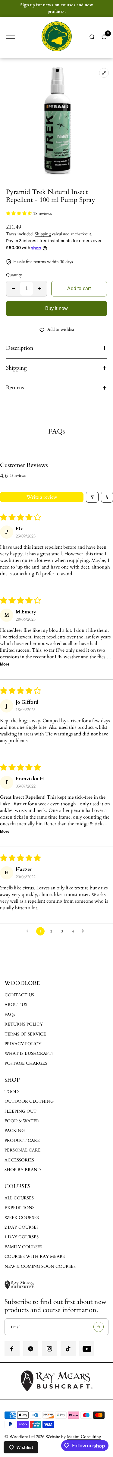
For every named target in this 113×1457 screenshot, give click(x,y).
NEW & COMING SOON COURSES (40, 1266)
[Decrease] (13, 289)
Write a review (42, 497)
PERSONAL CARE (23, 1150)
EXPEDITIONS (19, 1208)
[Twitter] (30, 1348)
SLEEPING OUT (20, 1111)
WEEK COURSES (22, 1217)
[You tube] (86, 1348)
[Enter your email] (98, 1327)
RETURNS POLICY (24, 1024)
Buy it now (56, 308)
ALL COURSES (19, 1198)
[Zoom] (103, 72)
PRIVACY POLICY (23, 1044)
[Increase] (40, 289)
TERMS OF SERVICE (25, 1034)
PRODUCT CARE (22, 1140)
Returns (15, 387)
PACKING (15, 1130)
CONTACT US (19, 995)
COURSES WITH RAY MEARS (35, 1256)
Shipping (43, 234)
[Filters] (92, 497)
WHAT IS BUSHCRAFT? (29, 1053)
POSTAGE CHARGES (26, 1063)
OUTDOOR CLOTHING (29, 1101)
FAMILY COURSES (23, 1247)
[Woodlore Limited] (57, 37)
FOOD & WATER (22, 1121)
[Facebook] (12, 1348)
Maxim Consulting (84, 1437)
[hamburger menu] (11, 37)
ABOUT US (16, 1004)
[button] (19, 213)
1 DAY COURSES (22, 1237)
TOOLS (12, 1092)
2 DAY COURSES (22, 1227)
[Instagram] (49, 1348)
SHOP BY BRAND (23, 1170)
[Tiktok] (68, 1348)
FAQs (10, 1014)
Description (19, 348)
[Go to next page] (84, 931)
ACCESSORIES (19, 1160)
